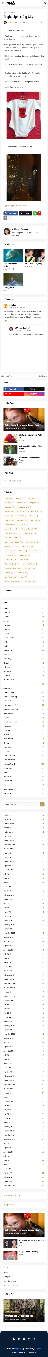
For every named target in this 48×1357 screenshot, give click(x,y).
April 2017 (24, 887)
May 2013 (24, 1064)
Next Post (42, 376)
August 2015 (24, 950)
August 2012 (24, 1101)
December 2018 (24, 845)
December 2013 (24, 1034)
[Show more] (10, 218)
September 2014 (24, 996)
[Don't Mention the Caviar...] (13, 255)
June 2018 (24, 853)
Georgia (12, 12)
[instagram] (29, 1339)
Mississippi (10, 551)
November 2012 (24, 1089)
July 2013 (24, 1055)
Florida (20, 511)
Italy (25, 524)
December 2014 (24, 983)
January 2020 (24, 824)
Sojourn (9, 573)
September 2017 (24, 866)
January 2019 (24, 840)
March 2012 (24, 1122)
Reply (5, 321)
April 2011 (24, 1169)
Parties (24, 559)
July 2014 (24, 1005)
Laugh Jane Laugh (25, 546)
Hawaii (34, 516)
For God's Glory (35, 511)
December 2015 (24, 933)
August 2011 (24, 1152)
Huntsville (22, 520)
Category (6, 1277)
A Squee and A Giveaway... (29, 1252)
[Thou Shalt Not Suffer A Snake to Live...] (10, 1243)
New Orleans (11, 555)
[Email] (5, 218)
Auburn (9, 503)
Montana (36, 551)
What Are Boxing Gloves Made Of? (30, 436)
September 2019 (24, 832)
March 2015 (24, 971)
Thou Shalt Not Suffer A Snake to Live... (31, 1241)
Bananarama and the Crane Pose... (29, 459)
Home (5, 12)
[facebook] (14, 1339)
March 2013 (24, 1072)
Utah (24, 577)
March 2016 (24, 920)
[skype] (34, 1339)
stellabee (12, 305)
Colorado (9, 507)
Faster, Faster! (8, 288)
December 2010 (24, 1186)
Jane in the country (13, 538)
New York (25, 555)
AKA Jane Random (20, 229)
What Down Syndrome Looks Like (22, 425)
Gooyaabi (37, 1349)
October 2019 (24, 828)
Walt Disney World (13, 581)
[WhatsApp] (35, 213)
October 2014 (24, 992)
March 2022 (24, 815)
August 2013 (24, 1051)
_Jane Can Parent (9, 1281)
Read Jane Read (12, 564)
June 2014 (24, 1009)
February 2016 (24, 925)
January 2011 (24, 1181)
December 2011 (24, 1135)
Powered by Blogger (13, 1195)
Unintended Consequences (19, 1315)
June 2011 (24, 1160)
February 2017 (24, 895)
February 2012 (24, 1127)
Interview (35, 520)
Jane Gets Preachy (13, 533)
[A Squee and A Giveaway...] (10, 1255)
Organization (10, 559)
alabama (20, 498)
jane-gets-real (32, 542)
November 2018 (24, 849)
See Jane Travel (20, 206)
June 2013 (24, 1059)
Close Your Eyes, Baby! (33, 264)
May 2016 (24, 916)
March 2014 (24, 1021)
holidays (9, 520)
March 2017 (24, 891)
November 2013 (24, 1038)
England (9, 511)
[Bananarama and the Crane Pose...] (10, 461)
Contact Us (32, 1353)
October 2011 (24, 1143)
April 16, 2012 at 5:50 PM (23, 330)
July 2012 (24, 1106)
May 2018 (24, 857)
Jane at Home (11, 529)
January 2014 (24, 1030)
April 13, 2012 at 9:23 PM (17, 307)
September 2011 (24, 1148)
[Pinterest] (39, 213)
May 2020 (24, 819)
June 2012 (24, 1110)
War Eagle (30, 581)
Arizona (33, 498)
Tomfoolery (11, 577)
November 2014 (24, 988)
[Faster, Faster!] (13, 279)
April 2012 (24, 1118)
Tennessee (22, 573)
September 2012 (24, 1097)
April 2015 (24, 967)
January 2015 (24, 979)
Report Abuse (10, 1205)
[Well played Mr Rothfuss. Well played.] (10, 449)
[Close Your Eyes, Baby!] (35, 255)
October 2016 (24, 904)
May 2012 (24, 1114)
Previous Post (7, 376)
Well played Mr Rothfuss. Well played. (30, 447)
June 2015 (24, 958)
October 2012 (24, 1093)
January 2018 (24, 861)
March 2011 (24, 1173)
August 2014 (24, 1000)
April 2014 (24, 1017)
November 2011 (24, 1139)
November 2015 (24, 937)
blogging (34, 503)
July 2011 (24, 1156)
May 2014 (24, 1013)
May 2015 (24, 962)
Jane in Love (30, 533)
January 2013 (24, 1080)
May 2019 (24, 836)
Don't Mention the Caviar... (10, 265)
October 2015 (24, 941)
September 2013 (24, 1047)
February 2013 (24, 1076)
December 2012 (24, 1085)
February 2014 (24, 1026)
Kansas (9, 546)
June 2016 (24, 912)
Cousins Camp (24, 507)
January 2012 (24, 1131)
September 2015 (24, 946)
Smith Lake (29, 568)
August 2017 (24, 870)
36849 (8, 498)
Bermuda (21, 503)
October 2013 (24, 1042)
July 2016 (24, 908)
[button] (2, 3)
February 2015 (24, 975)
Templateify (18, 1349)
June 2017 (24, 878)
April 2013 (24, 1068)
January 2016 (24, 929)
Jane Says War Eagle (14, 542)
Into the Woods (11, 524)
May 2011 (24, 1165)
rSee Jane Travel (30, 564)
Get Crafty (22, 516)
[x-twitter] (19, 1339)
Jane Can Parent (29, 529)
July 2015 (24, 954)
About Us (22, 1353)
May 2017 (24, 882)
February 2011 (24, 1177)
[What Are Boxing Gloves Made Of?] (10, 438)
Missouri (23, 551)
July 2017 (24, 874)
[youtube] (24, 1339)
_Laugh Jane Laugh (10, 1285)
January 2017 (24, 899)
